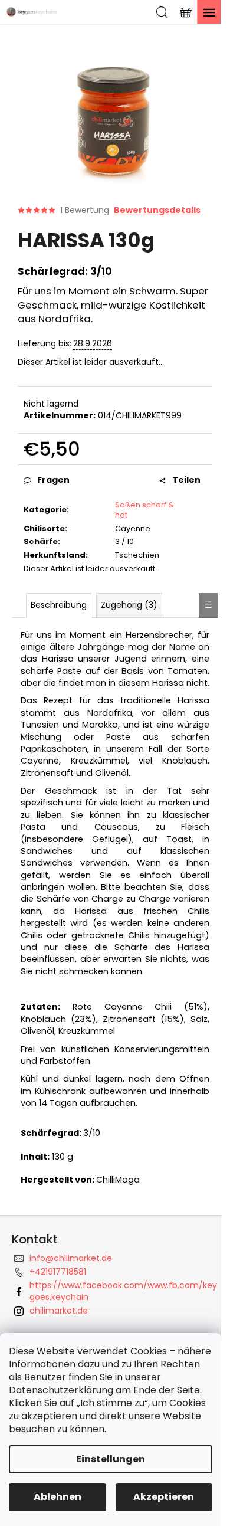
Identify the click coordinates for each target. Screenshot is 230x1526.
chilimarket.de (58, 1311)
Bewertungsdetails (157, 210)
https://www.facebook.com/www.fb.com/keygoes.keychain (123, 1290)
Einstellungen (110, 1459)
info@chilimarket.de (70, 1258)
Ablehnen (57, 1497)
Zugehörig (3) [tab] (129, 605)
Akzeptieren (163, 1497)
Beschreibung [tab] (59, 605)
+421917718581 (57, 1272)
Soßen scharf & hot (144, 509)
